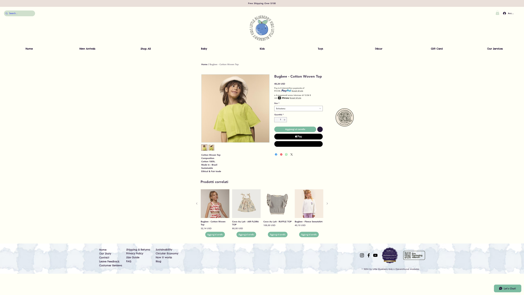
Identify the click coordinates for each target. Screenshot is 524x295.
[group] (262, 213)
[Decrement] (276, 119)
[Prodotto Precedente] (196, 203)
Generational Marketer (407, 269)
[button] (497, 13)
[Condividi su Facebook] (276, 154)
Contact (104, 257)
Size (276, 103)
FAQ (128, 261)
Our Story (105, 253)
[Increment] (284, 119)
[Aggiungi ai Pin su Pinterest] (281, 154)
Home (204, 64)
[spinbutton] (280, 119)
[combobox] (298, 108)
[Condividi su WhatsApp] (286, 154)
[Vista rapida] (215, 203)
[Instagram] (362, 255)
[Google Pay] (298, 144)
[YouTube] (375, 255)
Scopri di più (297, 91)
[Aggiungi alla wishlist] (320, 129)
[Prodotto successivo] (327, 203)
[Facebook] (368, 255)
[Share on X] (291, 154)
